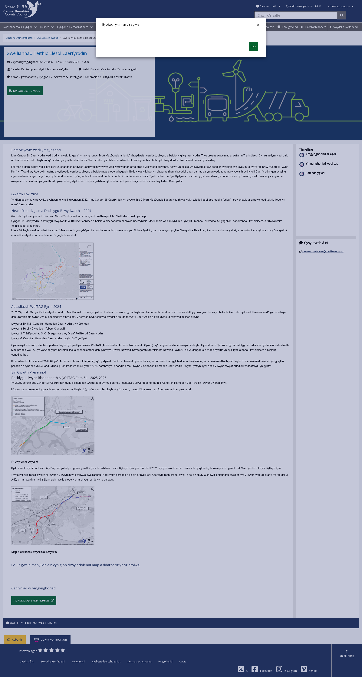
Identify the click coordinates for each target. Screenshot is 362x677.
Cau (253, 46)
